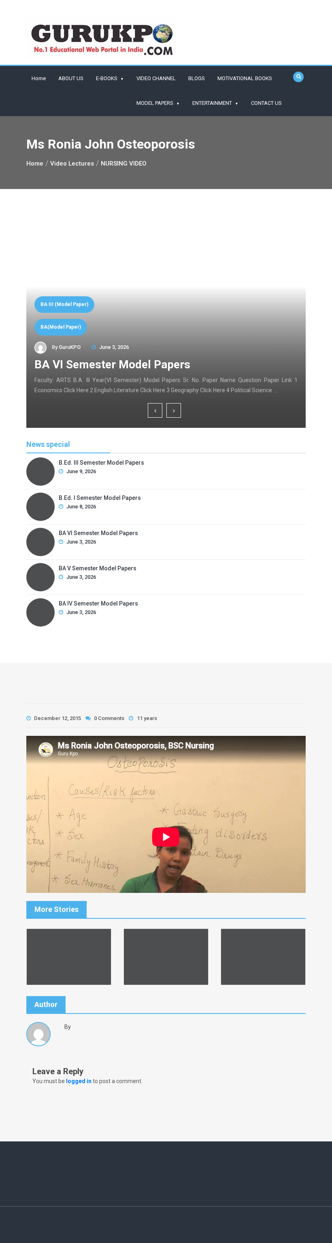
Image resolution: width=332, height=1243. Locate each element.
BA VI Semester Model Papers (112, 364)
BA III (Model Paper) (64, 304)
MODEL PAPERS (154, 103)
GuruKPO (70, 347)
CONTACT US (266, 103)
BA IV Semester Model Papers (98, 603)
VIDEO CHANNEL (156, 78)
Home (39, 78)
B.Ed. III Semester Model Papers (101, 462)
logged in (79, 1081)
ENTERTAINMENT (212, 103)
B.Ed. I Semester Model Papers (100, 498)
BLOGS (196, 78)
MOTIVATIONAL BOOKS (244, 78)
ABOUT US (70, 78)
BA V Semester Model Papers (97, 568)
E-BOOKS (106, 78)
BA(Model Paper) (60, 327)
